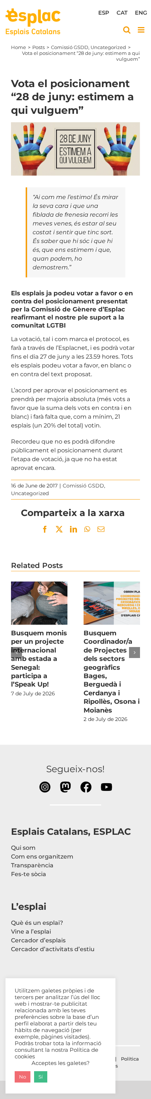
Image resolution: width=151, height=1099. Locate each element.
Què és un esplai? (37, 922)
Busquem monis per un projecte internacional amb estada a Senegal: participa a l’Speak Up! (39, 603)
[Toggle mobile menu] (142, 30)
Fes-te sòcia (28, 874)
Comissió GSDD (83, 485)
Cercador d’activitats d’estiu (53, 949)
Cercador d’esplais (38, 940)
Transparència (32, 865)
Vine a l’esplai (31, 931)
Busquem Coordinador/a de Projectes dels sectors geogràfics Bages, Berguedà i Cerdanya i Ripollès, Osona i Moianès (111, 603)
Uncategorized (30, 493)
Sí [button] (40, 1077)
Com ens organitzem (42, 856)
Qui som (23, 847)
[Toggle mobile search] (126, 30)
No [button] (22, 1077)
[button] (16, 652)
